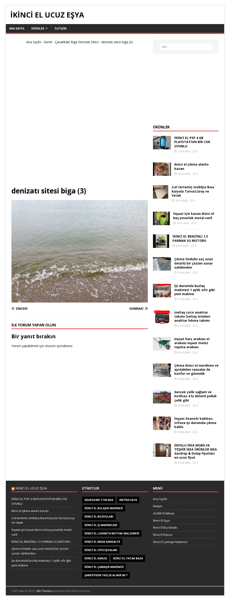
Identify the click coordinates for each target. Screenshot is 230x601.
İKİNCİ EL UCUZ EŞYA (31, 488)
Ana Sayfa (16, 28)
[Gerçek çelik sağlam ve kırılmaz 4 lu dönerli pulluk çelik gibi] (162, 401)
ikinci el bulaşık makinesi (103, 508)
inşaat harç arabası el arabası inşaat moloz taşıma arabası (191, 343)
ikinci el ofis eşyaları (100, 550)
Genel (48, 42)
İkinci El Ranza (162, 535)
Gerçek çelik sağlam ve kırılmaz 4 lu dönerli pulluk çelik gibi (195, 396)
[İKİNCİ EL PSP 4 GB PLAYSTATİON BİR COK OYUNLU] (162, 147)
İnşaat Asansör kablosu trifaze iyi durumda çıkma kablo (195, 422)
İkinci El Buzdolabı (165, 527)
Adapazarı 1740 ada (98, 500)
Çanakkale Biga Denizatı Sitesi (77, 42)
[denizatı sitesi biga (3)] (79, 300)
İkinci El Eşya (161, 520)
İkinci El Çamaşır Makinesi (170, 542)
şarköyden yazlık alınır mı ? (106, 575)
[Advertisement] (79, 117)
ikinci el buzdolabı (98, 516)
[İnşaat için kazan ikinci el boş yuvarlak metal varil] (161, 222)
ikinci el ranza (95, 558)
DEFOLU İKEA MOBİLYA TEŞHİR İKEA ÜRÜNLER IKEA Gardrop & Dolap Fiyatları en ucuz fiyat (195, 451)
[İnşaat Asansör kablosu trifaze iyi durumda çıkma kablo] (162, 427)
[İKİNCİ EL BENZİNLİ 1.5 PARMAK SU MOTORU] (161, 245)
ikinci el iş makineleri (100, 525)
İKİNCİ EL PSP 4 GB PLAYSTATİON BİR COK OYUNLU (192, 142)
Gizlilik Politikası (164, 513)
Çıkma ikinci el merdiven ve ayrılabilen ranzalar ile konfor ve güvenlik (196, 369)
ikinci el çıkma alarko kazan (191, 166)
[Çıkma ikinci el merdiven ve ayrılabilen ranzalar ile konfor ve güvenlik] (162, 374)
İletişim (60, 28)
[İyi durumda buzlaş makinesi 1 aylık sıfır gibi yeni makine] (162, 294)
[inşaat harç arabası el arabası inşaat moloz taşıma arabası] (162, 348)
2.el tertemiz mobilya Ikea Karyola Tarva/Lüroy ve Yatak (193, 191)
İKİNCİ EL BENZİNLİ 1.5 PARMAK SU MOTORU (190, 238)
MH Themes (44, 591)
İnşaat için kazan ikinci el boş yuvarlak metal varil (193, 215)
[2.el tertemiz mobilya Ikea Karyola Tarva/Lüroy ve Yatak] (160, 196)
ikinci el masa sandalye (102, 542)
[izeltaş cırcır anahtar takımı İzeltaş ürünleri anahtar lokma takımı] (162, 321)
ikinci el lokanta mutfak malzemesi (111, 533)
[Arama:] (185, 47)
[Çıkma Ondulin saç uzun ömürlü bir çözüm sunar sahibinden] (162, 268)
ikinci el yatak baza (128, 558)
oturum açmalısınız (58, 346)
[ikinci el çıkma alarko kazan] (162, 173)
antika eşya (128, 500)
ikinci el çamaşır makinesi (104, 567)
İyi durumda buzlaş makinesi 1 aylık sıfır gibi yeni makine (194, 290)
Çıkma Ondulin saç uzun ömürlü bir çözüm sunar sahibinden (193, 263)
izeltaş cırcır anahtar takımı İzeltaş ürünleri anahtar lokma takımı (192, 316)
